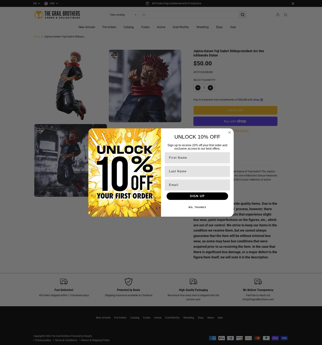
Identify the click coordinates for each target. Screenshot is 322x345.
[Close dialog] (229, 132)
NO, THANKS (197, 207)
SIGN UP (197, 196)
